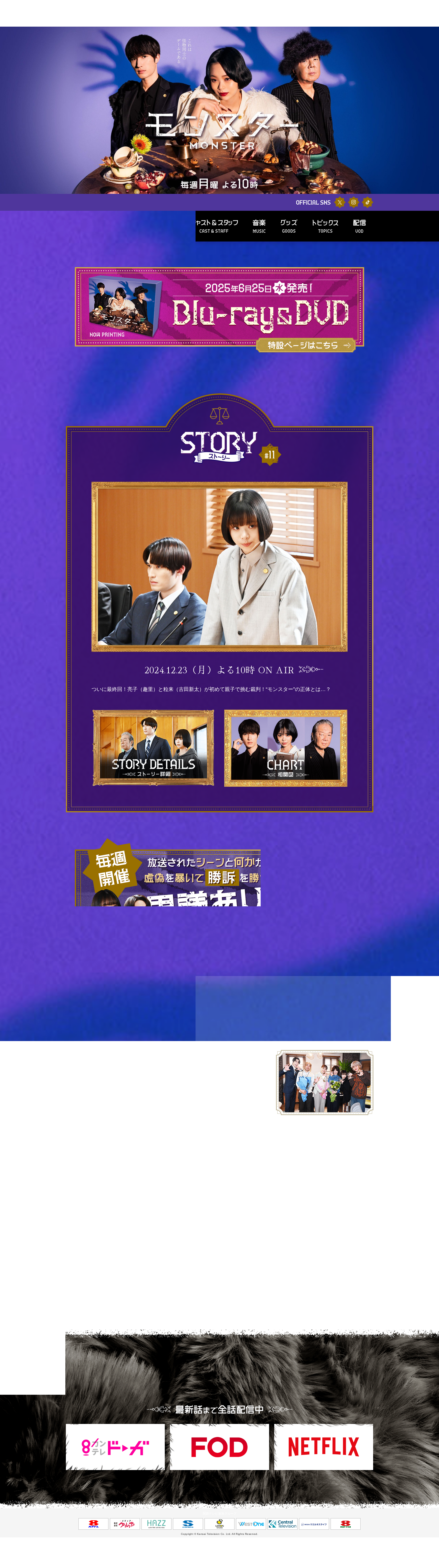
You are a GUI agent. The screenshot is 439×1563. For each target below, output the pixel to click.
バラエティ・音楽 (179, 17)
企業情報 (291, 23)
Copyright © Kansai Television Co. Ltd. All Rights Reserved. (219, 1534)
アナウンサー (133, 23)
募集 (208, 23)
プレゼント (222, 23)
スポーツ (211, 17)
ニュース (113, 23)
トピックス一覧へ (219, 1171)
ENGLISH (325, 23)
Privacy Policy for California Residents (51, 117)
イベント (168, 23)
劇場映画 (152, 23)
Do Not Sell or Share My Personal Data (51, 131)
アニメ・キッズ (270, 17)
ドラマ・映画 (143, 17)
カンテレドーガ (189, 23)
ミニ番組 (300, 17)
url (114, 1099)
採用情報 (308, 23)
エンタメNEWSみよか (249, 23)
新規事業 (275, 23)
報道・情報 (238, 17)
